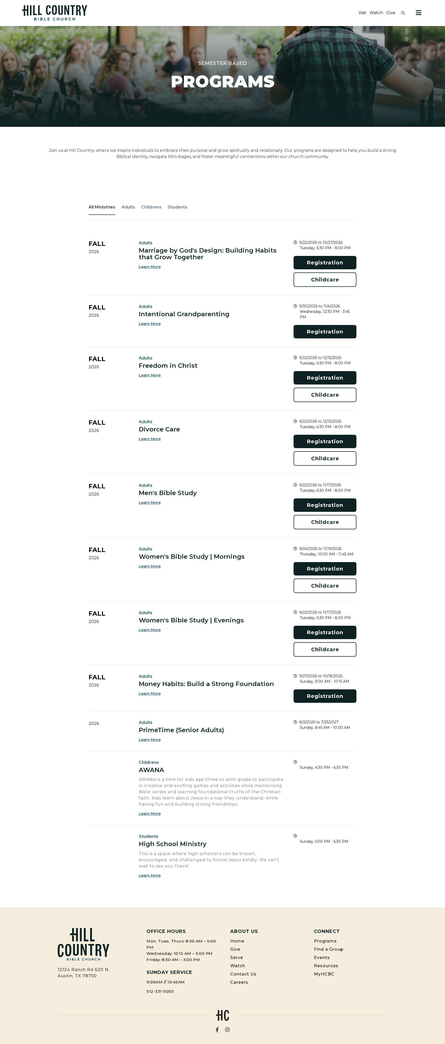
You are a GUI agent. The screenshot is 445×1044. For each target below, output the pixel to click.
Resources (326, 965)
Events (322, 957)
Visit (362, 12)
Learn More (150, 266)
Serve (236, 957)
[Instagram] (227, 1030)
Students (177, 207)
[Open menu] (418, 13)
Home (237, 941)
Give (390, 12)
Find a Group (329, 949)
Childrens (151, 207)
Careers (239, 982)
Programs (325, 941)
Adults (128, 207)
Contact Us (243, 974)
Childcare (325, 280)
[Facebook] (217, 1030)
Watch (376, 12)
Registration (325, 263)
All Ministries (102, 207)
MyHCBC (324, 974)
